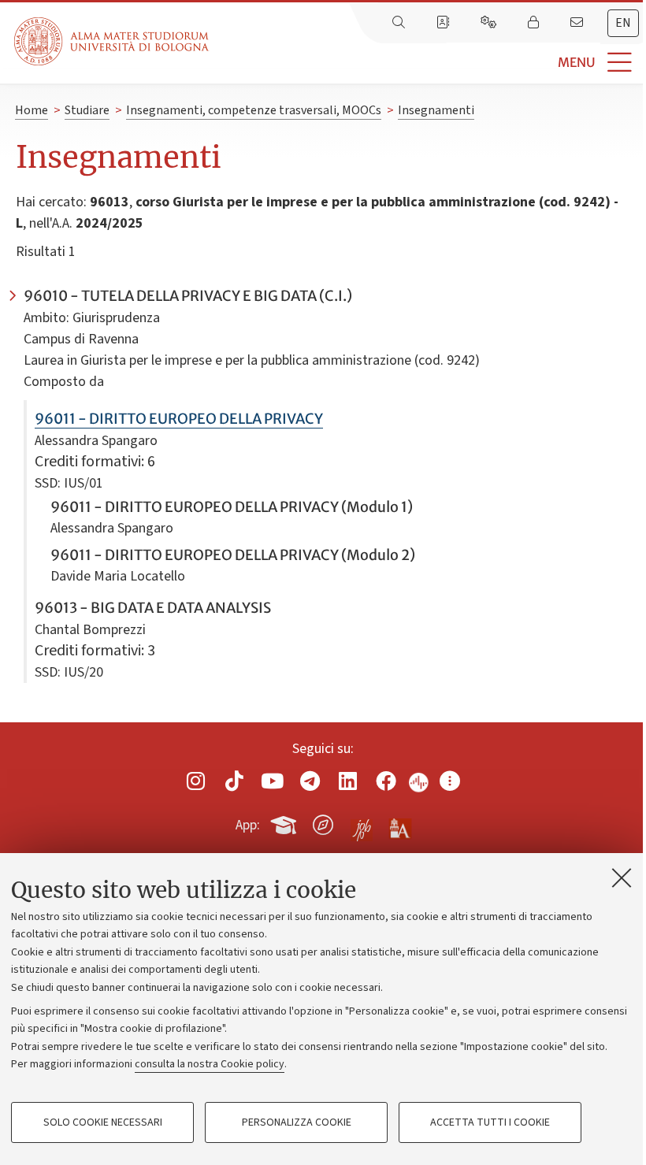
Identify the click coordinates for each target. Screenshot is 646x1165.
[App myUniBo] (285, 822)
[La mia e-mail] (578, 22)
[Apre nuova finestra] (196, 781)
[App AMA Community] (399, 824)
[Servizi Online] (490, 22)
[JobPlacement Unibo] (362, 822)
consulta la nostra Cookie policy (209, 1064)
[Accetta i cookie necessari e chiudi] (621, 877)
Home (31, 110)
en (623, 23)
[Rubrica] (444, 22)
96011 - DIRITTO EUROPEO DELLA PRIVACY (179, 419)
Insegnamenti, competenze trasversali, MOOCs (253, 110)
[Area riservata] (535, 22)
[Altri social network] (450, 781)
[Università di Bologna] (112, 41)
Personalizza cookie (296, 1122)
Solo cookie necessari (102, 1122)
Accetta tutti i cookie (490, 1122)
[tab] (623, 23)
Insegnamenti (436, 110)
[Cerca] (400, 22)
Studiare (87, 110)
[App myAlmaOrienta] (323, 822)
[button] (427, 62)
